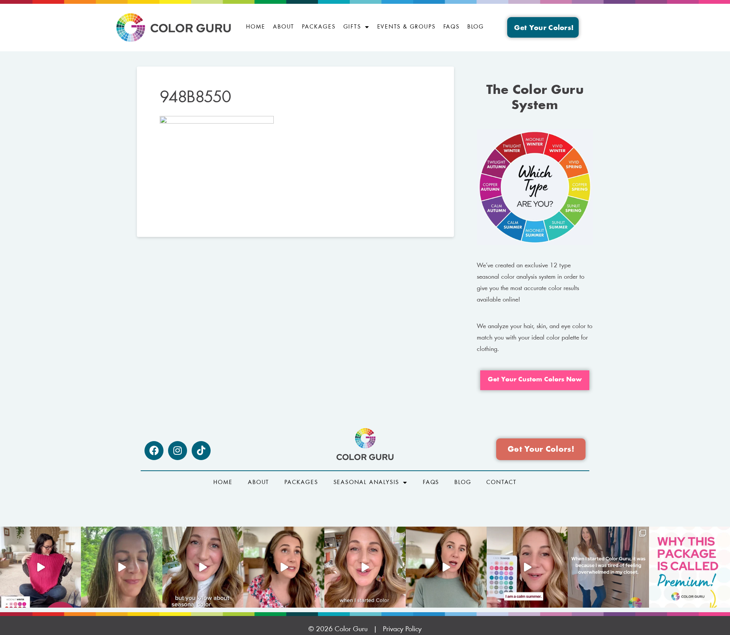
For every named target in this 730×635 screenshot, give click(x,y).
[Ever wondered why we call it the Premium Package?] (689, 567)
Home (255, 27)
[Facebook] (153, 450)
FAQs (451, 27)
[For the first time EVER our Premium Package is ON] (527, 567)
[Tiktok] (201, 450)
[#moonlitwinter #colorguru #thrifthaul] (40, 567)
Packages (318, 27)
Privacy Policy (402, 629)
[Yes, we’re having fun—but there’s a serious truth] (446, 567)
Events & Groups (406, 27)
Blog (475, 27)
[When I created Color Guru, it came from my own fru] (608, 567)
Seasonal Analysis (366, 482)
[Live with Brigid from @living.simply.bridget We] (121, 567)
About (283, 27)
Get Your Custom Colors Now (535, 379)
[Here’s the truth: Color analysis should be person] (283, 567)
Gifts (352, 27)
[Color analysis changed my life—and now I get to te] (364, 567)
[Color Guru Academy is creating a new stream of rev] (202, 567)
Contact (501, 482)
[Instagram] (177, 450)
